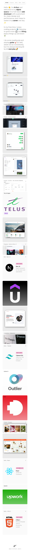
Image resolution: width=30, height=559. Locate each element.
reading (15, 40)
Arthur (6, 2)
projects (12, 29)
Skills (16, 2)
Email (23, 2)
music (12, 31)
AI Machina (6, 333)
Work (20, 2)
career (15, 20)
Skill (5, 256)
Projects (12, 2)
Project (5, 104)
